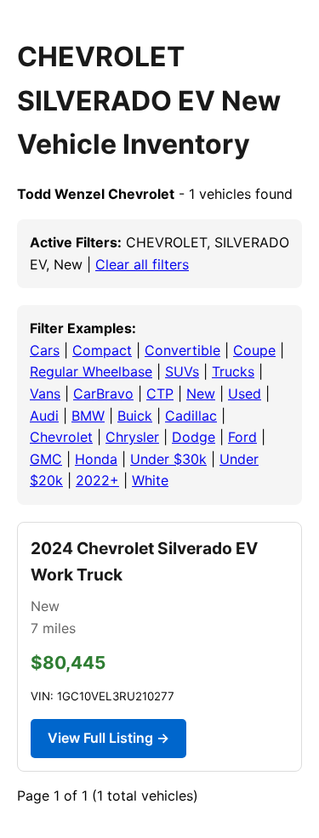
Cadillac (191, 415)
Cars (45, 350)
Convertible (182, 350)
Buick (134, 415)
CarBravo (103, 393)
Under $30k (168, 458)
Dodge (193, 436)
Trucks (233, 371)
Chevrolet (61, 436)
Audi (44, 415)
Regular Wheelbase (91, 371)
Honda (96, 458)
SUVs (182, 371)
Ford (242, 436)
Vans (45, 393)
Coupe (254, 350)
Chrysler (132, 436)
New (200, 393)
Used (244, 393)
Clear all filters (142, 264)
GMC (46, 458)
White (150, 480)
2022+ (97, 480)
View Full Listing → (108, 737)
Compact (102, 350)
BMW (88, 415)
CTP (160, 393)
